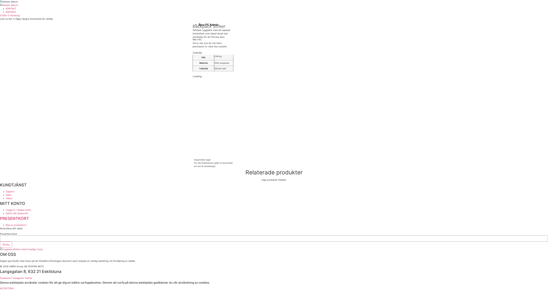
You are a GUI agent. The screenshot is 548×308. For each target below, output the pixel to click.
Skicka (6, 244)
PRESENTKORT (14, 218)
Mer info (197, 39)
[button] (213, 39)
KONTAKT (11, 8)
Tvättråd (197, 52)
